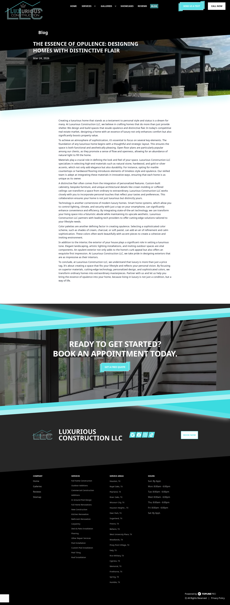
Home (36, 481)
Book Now (189, 435)
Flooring (75, 533)
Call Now (216, 6)
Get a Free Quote (115, 367)
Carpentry (75, 524)
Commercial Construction (82, 490)
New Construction (79, 509)
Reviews (37, 491)
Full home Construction (81, 480)
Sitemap (37, 497)
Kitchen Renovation (80, 514)
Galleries (37, 486)
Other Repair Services (81, 538)
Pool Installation (78, 543)
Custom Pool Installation (82, 547)
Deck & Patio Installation (82, 528)
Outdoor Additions (79, 485)
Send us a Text (191, 6)
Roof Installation (78, 557)
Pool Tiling (76, 552)
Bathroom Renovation (81, 519)
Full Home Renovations (81, 504)
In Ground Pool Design (81, 500)
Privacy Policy (218, 598)
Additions (75, 495)
